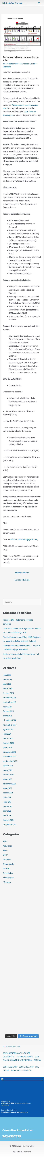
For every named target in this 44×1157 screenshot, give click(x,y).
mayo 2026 (7, 679)
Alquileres (7, 846)
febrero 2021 (8, 820)
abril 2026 (7, 684)
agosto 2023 (8, 765)
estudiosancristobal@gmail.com (23, 539)
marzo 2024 (7, 738)
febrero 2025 (8, 711)
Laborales (7, 859)
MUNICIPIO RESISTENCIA (21, 1070)
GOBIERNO (13, 1053)
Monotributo (8, 864)
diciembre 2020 (9, 824)
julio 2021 (7, 797)
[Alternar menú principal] (39, 3)
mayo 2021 (7, 806)
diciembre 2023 (9, 752)
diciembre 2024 (9, 720)
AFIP (5, 841)
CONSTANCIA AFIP (26, 1067)
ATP (21, 1053)
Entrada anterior (22, 572)
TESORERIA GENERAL (24, 1056)
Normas (6, 868)
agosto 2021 (8, 792)
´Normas (7, 882)
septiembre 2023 (10, 761)
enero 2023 (7, 779)
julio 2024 (7, 734)
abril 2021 (7, 811)
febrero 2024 (8, 743)
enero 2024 (7, 747)
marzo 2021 (7, 815)
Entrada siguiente (22, 579)
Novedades (9, 63)
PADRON (37, 1060)
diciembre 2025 (9, 697)
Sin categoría (8, 877)
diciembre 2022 (9, 783)
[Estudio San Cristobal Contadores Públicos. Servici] (22, 904)
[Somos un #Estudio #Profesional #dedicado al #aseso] (22, 1021)
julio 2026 (7, 675)
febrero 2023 (8, 774)
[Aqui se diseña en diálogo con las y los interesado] (22, 974)
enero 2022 (7, 788)
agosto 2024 (8, 729)
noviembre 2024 (9, 725)
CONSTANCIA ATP (10, 1067)
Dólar (5, 855)
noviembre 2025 (9, 702)
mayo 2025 (7, 706)
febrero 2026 (8, 693)
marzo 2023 (7, 770)
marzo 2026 (7, 688)
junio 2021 (7, 802)
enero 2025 (7, 715)
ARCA (5, 850)
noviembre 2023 (9, 756)
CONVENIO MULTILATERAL (21, 1060)
